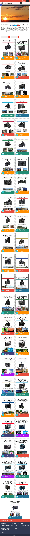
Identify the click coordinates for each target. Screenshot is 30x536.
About (2, 0)
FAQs (5, 0)
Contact (4, 0)
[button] (1, 5)
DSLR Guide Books (9, 0)
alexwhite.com (17, 535)
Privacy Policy (12, 525)
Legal (16, 528)
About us (16, 525)
